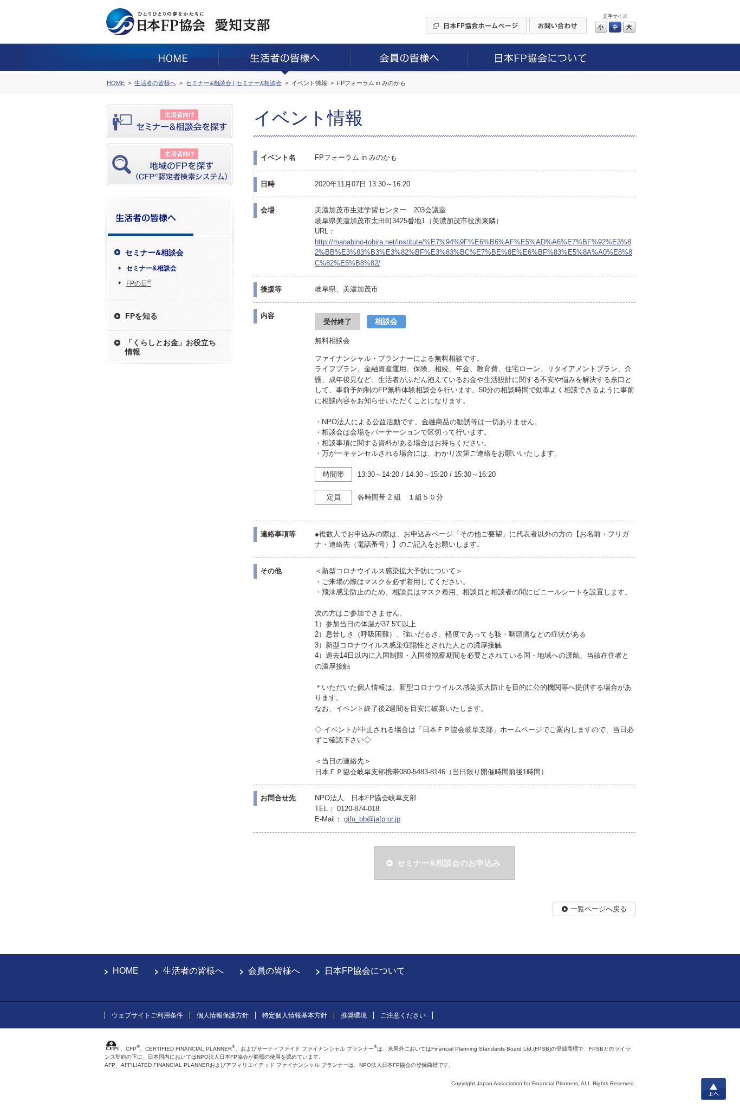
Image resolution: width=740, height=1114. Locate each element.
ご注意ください (403, 1015)
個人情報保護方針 (223, 1015)
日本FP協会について (364, 970)
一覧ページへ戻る (598, 909)
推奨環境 (354, 1015)
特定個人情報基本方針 (294, 1015)
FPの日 (138, 282)
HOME (126, 970)
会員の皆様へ (274, 970)
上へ (713, 1089)
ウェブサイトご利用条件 (147, 1015)
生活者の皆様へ (193, 970)
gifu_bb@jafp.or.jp (372, 819)
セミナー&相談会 (151, 268)
